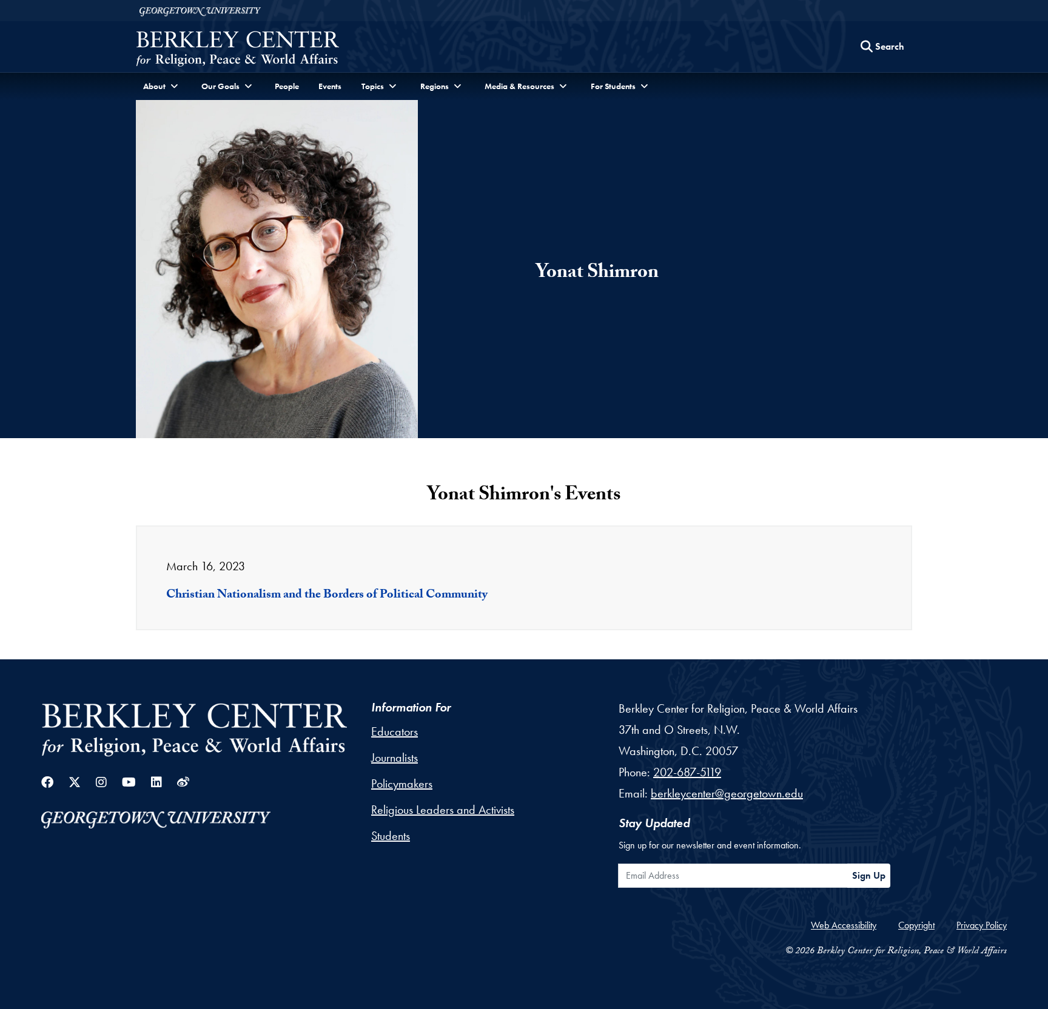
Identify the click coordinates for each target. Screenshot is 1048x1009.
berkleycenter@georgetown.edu (727, 793)
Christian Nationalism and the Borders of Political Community (327, 595)
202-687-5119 (687, 772)
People (287, 86)
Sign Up (868, 875)
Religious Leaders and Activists (442, 810)
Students (390, 836)
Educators (394, 731)
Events (329, 86)
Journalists (394, 757)
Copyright (916, 925)
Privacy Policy (981, 925)
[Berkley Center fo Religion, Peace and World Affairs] (237, 50)
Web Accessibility (843, 925)
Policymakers (401, 783)
